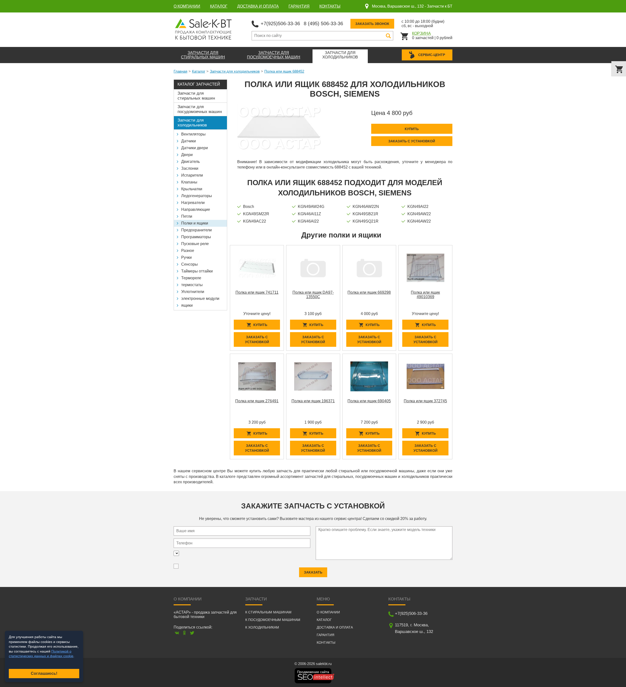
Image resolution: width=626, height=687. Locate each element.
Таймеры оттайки (197, 271)
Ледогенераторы (196, 196)
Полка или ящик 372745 (425, 401)
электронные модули (200, 298)
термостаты (192, 285)
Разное (187, 250)
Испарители (192, 175)
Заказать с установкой (411, 141)
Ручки (186, 257)
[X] (192, 633)
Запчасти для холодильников (235, 71)
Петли (186, 216)
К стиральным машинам (268, 612)
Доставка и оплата (258, 6)
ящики (187, 305)
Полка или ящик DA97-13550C (313, 294)
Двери (187, 155)
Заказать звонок (372, 24)
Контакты (329, 6)
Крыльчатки (191, 189)
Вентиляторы (193, 134)
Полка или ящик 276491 (257, 401)
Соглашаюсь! (44, 673)
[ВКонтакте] (177, 633)
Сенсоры (189, 264)
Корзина (421, 33)
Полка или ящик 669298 (369, 292)
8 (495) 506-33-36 (323, 23)
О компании (187, 6)
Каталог (218, 6)
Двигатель (190, 161)
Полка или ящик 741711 (257, 292)
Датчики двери (194, 148)
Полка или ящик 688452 (284, 71)
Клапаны (189, 182)
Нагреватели (193, 203)
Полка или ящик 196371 (313, 401)
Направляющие (195, 209)
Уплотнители (192, 292)
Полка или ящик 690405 (369, 401)
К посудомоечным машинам (272, 620)
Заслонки (189, 168)
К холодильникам (262, 627)
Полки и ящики (194, 223)
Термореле (191, 278)
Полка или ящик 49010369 (425, 294)
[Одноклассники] (184, 633)
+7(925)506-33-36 (280, 23)
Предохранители (196, 230)
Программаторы (196, 237)
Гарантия (299, 6)
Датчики (188, 141)
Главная (180, 71)
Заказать (313, 572)
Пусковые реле (195, 244)
